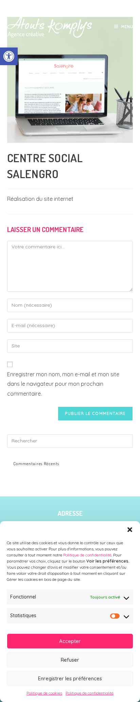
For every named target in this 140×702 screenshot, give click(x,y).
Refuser (70, 660)
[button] (9, 56)
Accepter (70, 641)
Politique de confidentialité (86, 554)
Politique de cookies (44, 693)
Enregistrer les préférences (70, 678)
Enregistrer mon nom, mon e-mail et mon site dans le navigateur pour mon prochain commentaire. (63, 384)
